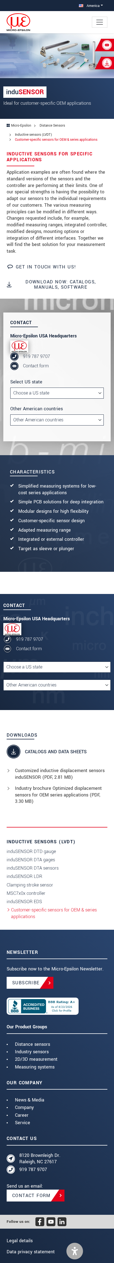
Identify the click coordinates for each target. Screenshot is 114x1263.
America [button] (93, 5)
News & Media (29, 1100)
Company (24, 1107)
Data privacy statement (31, 1252)
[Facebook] (39, 1221)
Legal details (20, 1241)
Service (22, 1123)
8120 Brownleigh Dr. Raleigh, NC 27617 (39, 1158)
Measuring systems (35, 1067)
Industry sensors (32, 1052)
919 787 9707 (36, 356)
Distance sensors (32, 1044)
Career (21, 1115)
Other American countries (36, 409)
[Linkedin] (62, 1221)
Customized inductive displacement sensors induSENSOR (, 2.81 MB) (60, 773)
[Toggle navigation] (99, 22)
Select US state (26, 382)
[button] (74, 1251)
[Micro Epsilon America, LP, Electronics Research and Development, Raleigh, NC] (57, 1006)
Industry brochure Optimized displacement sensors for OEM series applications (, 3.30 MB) (58, 795)
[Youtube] (50, 1221)
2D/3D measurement (36, 1059)
